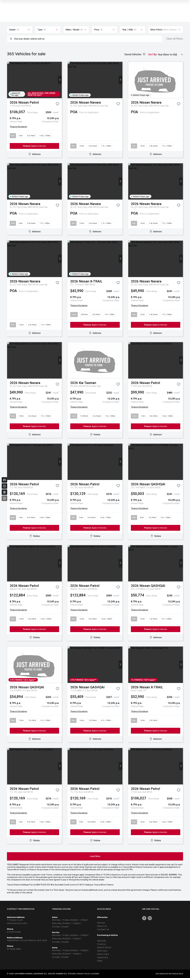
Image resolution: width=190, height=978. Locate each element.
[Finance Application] (4, 492)
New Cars (102, 951)
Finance (101, 944)
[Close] (4, 498)
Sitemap (95, 974)
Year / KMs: (127, 29)
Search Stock (104, 947)
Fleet (99, 961)
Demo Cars (103, 954)
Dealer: (12, 29)
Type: (40, 29)
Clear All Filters (174, 38)
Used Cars (102, 957)
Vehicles (101, 941)
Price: (97, 29)
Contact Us (103, 929)
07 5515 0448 (13, 932)
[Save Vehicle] (57, 104)
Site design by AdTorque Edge (169, 974)
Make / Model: (73, 29)
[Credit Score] (4, 486)
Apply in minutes (34, 146)
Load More (95, 856)
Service (101, 922)
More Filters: (156, 29)
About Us (102, 926)
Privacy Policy (83, 974)
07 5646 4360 (14, 949)
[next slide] (60, 80)
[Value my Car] (4, 480)
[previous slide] (9, 80)
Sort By (152, 54)
